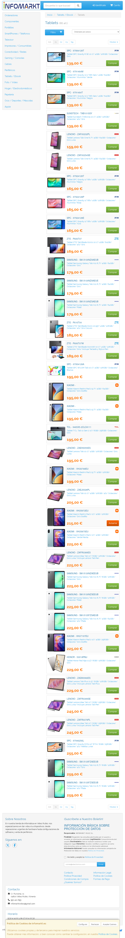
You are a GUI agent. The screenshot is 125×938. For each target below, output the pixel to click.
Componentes (12, 21)
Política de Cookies (107, 934)
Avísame (113, 523)
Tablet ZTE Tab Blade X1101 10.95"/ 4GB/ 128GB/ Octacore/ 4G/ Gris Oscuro (90, 327)
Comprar (112, 63)
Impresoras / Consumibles (18, 46)
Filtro (53, 32)
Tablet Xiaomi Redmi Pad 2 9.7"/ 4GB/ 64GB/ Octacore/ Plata (88, 410)
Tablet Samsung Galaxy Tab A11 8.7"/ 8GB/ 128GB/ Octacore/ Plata (91, 599)
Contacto (68, 872)
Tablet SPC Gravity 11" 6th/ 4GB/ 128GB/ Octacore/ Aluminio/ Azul (91, 222)
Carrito (116, 5)
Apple (8, 106)
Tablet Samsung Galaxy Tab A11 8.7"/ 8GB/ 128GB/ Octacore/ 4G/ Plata (91, 787)
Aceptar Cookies (109, 924)
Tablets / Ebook (13, 76)
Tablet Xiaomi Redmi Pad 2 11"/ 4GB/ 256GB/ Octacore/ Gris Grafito (88, 640)
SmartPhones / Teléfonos (17, 33)
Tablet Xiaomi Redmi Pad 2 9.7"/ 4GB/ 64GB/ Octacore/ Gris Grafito (88, 389)
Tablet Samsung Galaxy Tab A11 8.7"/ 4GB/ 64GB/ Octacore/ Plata (90, 306)
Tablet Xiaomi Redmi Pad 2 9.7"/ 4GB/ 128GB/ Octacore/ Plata (88, 473)
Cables (8, 64)
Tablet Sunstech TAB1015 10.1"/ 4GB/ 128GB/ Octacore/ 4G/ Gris (88, 118)
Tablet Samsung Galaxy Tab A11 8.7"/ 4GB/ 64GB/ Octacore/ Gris (90, 264)
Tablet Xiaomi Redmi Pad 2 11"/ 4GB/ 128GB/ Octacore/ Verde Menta (88, 536)
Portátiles (9, 27)
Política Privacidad (73, 876)
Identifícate (100, 5)
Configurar (83, 924)
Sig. (72, 42)
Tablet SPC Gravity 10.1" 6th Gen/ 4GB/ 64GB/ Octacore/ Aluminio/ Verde (89, 76)
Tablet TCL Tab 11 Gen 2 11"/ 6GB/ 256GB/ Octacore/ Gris (92, 431)
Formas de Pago (101, 879)
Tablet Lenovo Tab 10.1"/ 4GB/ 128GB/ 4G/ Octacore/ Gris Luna (92, 494)
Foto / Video (11, 82)
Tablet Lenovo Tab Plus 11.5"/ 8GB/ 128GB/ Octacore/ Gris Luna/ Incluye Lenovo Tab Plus (92, 682)
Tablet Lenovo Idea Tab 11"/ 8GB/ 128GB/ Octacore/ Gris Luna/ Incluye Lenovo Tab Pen (91, 557)
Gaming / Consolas (14, 58)
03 (66, 42)
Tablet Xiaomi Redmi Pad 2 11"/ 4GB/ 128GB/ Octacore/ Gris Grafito (88, 515)
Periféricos (10, 70)
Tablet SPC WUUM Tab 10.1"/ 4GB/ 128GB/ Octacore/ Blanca (92, 368)
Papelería (9, 94)
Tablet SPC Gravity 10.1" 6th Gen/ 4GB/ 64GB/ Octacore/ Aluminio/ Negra (89, 97)
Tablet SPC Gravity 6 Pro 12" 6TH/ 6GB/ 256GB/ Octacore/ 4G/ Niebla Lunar (89, 745)
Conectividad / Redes (15, 52)
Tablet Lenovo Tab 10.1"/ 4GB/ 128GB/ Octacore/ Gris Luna (92, 452)
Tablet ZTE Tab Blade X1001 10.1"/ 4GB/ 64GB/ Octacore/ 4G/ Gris (89, 243)
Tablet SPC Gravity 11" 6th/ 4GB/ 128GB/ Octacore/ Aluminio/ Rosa (91, 201)
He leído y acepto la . (85, 857)
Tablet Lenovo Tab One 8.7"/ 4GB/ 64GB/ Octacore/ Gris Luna (91, 138)
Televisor (9, 40)
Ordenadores (11, 15)
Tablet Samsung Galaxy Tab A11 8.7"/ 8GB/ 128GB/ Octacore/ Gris (91, 578)
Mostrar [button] (113, 42)
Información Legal (102, 872)
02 (61, 42)
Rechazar (95, 924)
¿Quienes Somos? (73, 882)
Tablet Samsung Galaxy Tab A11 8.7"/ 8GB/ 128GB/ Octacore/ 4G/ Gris (91, 766)
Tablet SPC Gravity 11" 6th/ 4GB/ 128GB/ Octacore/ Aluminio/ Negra (91, 180)
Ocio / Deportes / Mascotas (19, 100)
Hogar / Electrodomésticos (18, 88)
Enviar (101, 864)
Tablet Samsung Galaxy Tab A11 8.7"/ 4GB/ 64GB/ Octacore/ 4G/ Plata (90, 619)
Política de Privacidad (96, 851)
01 (56, 42)
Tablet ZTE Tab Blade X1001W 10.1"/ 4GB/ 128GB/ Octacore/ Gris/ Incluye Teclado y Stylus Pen (90, 348)
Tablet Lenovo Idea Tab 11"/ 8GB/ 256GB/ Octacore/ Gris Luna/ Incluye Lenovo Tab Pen (91, 703)
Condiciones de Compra (76, 879)
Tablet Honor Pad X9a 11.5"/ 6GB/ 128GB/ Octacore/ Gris (91, 661)
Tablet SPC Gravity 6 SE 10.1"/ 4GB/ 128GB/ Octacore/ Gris (92, 55)
